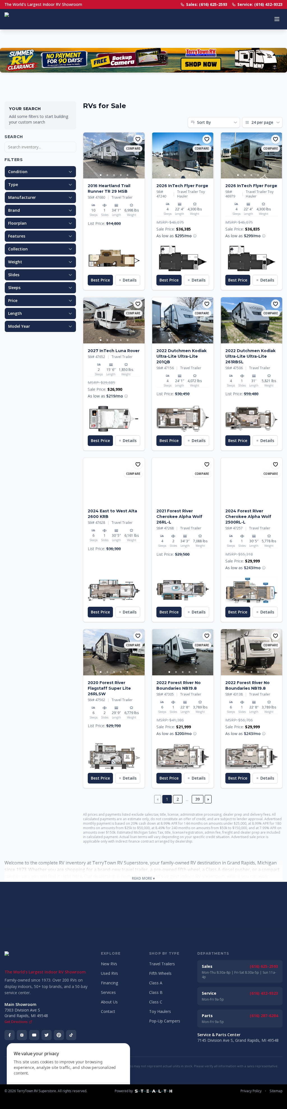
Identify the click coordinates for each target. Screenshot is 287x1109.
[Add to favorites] (137, 139)
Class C (155, 1002)
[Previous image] (87, 155)
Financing (109, 982)
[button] (114, 258)
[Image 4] (120, 175)
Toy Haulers (160, 1011)
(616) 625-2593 (264, 966)
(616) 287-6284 (264, 1015)
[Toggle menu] (277, 19)
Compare (133, 148)
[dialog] (68, 1072)
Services (108, 992)
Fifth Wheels (160, 973)
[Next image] (140, 155)
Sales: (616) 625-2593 (206, 4)
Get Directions (16, 1022)
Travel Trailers (162, 963)
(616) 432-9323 (264, 993)
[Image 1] (100, 175)
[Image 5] (127, 175)
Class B (156, 992)
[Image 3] (114, 175)
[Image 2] (107, 175)
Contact (108, 1011)
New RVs (109, 963)
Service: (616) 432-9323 (260, 4)
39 (197, 799)
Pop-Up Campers (164, 1021)
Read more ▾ (143, 878)
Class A (155, 982)
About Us (109, 1002)
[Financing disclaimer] (195, 236)
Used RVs (109, 973)
